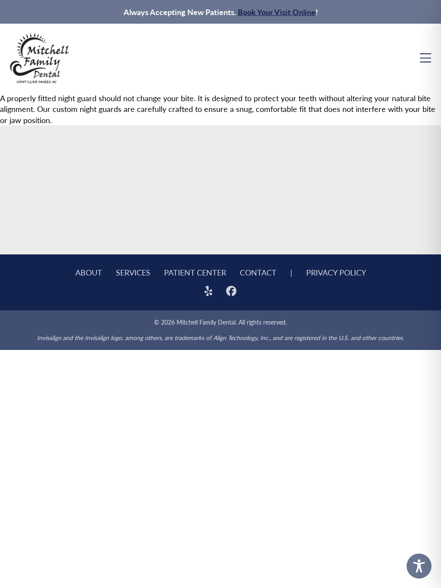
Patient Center (195, 272)
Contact (258, 272)
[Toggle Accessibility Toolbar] (419, 566)
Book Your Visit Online (277, 11)
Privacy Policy (336, 272)
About (88, 272)
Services (133, 272)
